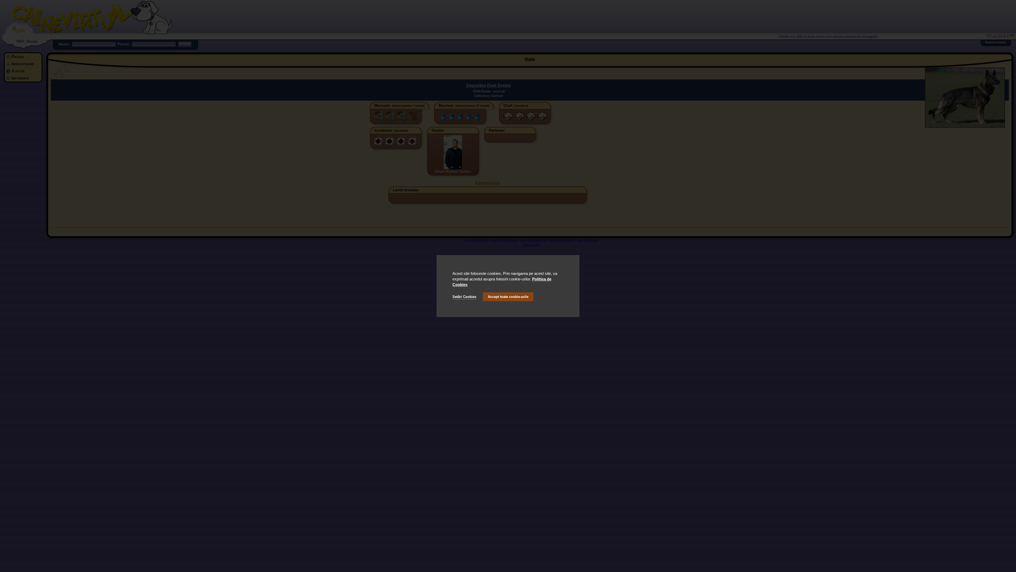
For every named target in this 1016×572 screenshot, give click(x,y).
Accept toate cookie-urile (508, 297)
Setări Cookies (464, 297)
